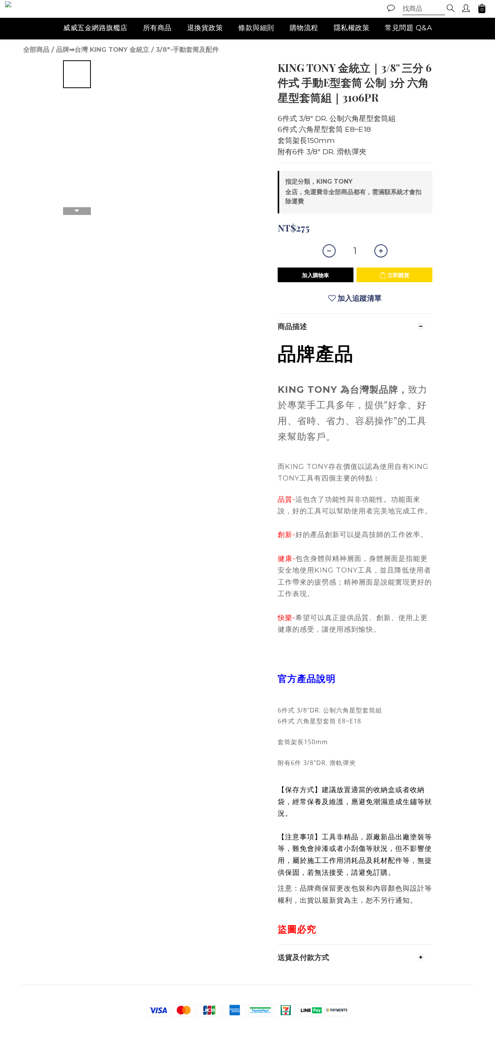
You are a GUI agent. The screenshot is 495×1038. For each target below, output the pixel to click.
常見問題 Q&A (408, 28)
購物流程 (304, 28)
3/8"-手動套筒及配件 (187, 49)
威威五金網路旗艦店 (95, 28)
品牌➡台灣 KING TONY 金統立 (102, 49)
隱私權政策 (352, 28)
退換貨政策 (205, 28)
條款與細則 (256, 28)
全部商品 (36, 49)
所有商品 (157, 28)
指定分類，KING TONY (318, 181)
